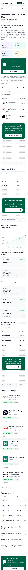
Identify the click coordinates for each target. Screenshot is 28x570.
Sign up (19, 3)
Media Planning (9, 500)
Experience (18, 173)
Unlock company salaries (13, 135)
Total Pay (21, 98)
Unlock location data (12, 367)
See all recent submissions (12, 210)
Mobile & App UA (10, 520)
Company (8, 140)
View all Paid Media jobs (8, 487)
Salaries (3, 8)
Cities (19, 323)
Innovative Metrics (11, 102)
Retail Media (9, 515)
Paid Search (9, 505)
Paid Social (8, 510)
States (23, 323)
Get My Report (13, 71)
